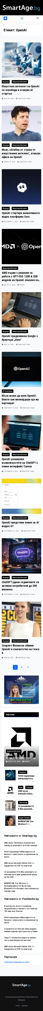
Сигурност (22, 772)
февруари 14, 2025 (11, 408)
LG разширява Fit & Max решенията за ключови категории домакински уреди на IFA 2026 (20, 874)
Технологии (23, 803)
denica (22, 285)
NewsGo (33, 997)
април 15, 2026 (10, 162)
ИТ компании (7, 391)
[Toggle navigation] (22, 18)
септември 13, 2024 (12, 531)
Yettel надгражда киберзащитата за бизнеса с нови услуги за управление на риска (21, 854)
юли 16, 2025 (9, 344)
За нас (18, 1006)
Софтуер (29, 787)
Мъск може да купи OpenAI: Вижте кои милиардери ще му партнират (20, 399)
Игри (20, 787)
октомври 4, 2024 (11, 471)
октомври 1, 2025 (11, 221)
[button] (38, 18)
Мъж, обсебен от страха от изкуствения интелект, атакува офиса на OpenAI (21, 153)
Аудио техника (24, 818)
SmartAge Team (24, 98)
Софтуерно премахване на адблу (17, 962)
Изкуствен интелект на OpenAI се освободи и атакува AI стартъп (20, 90)
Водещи (6, 82)
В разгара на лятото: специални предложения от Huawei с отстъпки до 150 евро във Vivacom (20, 908)
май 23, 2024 (9, 657)
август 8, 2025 (10, 285)
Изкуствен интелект (20, 82)
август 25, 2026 (14, 761)
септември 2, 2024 (11, 594)
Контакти (25, 1006)
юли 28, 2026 (9, 98)
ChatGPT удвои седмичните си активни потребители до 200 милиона (20, 585)
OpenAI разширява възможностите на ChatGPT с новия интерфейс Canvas (20, 462)
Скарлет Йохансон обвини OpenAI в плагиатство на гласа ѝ (20, 649)
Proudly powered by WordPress (15, 997)
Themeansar (21, 1000)
